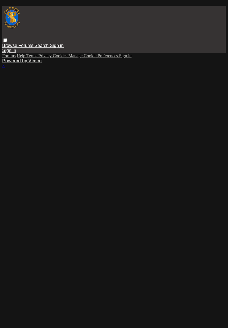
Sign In (9, 50)
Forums (26, 45)
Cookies (60, 55)
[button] (5, 40)
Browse (10, 45)
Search (42, 45)
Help (21, 55)
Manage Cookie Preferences (93, 55)
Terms (32, 55)
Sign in (57, 45)
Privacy (45, 55)
